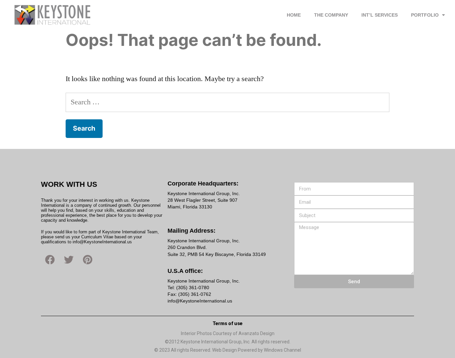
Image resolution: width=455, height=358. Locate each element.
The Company (331, 15)
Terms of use (227, 323)
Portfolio (425, 15)
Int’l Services (379, 15)
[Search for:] (228, 102)
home (294, 15)
